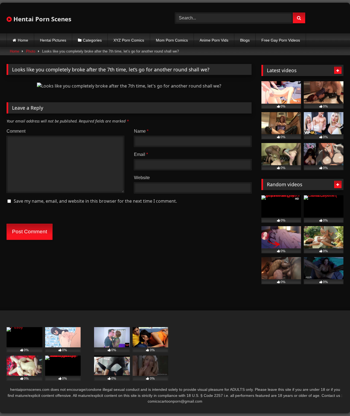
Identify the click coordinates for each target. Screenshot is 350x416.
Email (141, 154)
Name (141, 131)
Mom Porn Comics (172, 40)
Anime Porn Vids (214, 40)
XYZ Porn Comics (128, 40)
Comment (16, 131)
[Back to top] (333, 399)
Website (142, 177)
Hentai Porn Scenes (41, 19)
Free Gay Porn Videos (280, 40)
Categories (92, 40)
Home (23, 40)
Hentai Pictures (53, 40)
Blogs (245, 40)
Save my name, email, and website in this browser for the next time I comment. (95, 201)
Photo (30, 51)
